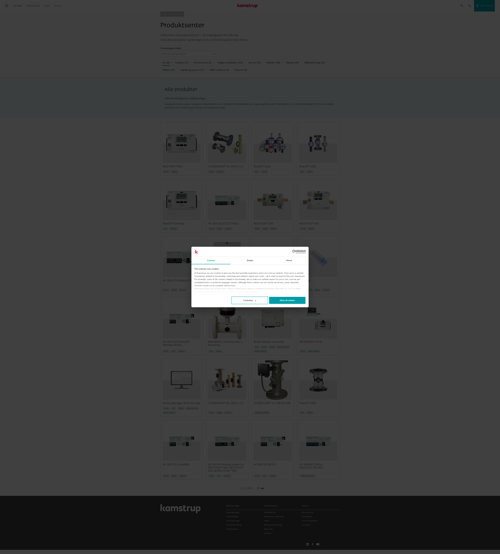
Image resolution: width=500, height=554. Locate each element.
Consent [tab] (211, 260)
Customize (248, 300)
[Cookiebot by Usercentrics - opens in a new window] (294, 252)
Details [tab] (250, 260)
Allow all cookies (287, 300)
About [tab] (289, 260)
